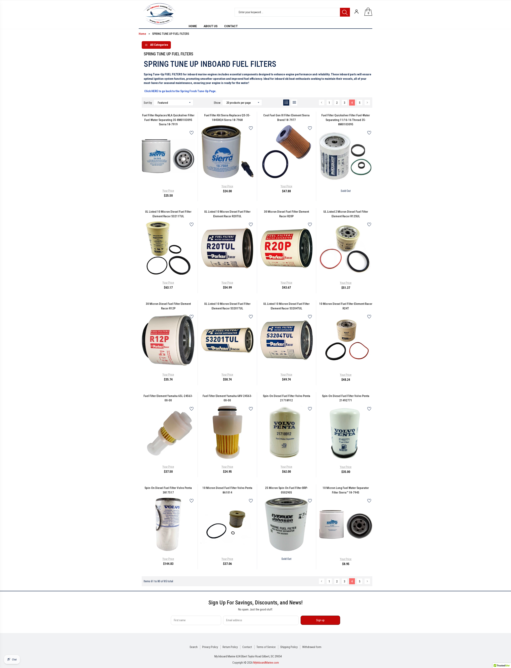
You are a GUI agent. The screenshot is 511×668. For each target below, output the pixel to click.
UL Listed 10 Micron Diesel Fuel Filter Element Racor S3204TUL (286, 306)
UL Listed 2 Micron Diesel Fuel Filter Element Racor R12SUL (345, 214)
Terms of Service (266, 647)
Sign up (320, 620)
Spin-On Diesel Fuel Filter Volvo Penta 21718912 (286, 398)
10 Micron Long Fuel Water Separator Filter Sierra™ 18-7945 (346, 490)
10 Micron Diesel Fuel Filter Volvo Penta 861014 (227, 490)
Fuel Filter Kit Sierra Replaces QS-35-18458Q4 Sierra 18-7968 (227, 118)
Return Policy (230, 647)
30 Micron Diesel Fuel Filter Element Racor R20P (286, 214)
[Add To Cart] (158, 174)
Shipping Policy (289, 647)
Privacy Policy (210, 647)
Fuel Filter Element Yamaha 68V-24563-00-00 (227, 398)
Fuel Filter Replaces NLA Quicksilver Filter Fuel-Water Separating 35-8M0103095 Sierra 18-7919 (168, 120)
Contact (247, 647)
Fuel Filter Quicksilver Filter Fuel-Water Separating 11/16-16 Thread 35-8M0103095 (345, 120)
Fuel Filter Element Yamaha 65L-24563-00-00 (168, 398)
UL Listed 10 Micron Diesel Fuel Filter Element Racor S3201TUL (227, 306)
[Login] (356, 11)
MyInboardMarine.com (266, 662)
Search (194, 647)
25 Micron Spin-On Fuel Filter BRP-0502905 (286, 490)
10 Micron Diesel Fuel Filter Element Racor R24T (345, 306)
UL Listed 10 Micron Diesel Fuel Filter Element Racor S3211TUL (168, 214)
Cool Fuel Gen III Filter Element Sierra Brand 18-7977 (286, 118)
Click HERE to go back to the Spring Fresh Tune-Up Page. (180, 91)
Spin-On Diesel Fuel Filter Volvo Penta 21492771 (345, 398)
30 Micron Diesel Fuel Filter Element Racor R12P (168, 306)
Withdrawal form (311, 647)
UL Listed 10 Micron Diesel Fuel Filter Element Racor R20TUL (227, 214)
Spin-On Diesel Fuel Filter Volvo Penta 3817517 (168, 490)
